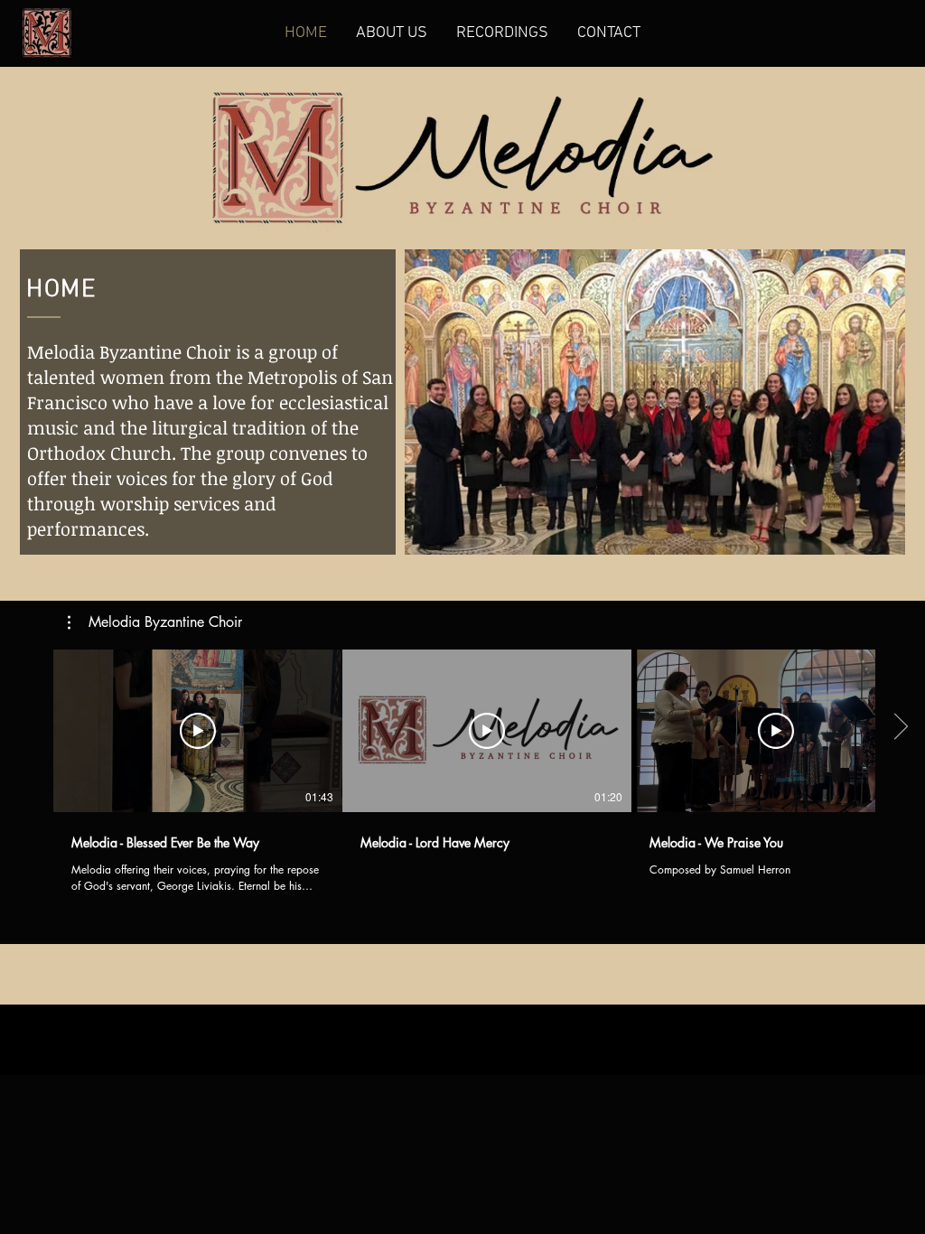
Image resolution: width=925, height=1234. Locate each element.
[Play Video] (198, 731)
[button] (155, 622)
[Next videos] (900, 727)
